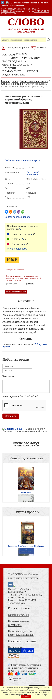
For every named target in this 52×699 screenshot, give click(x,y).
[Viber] (18, 212)
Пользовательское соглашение (18, 622)
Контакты (45, 3)
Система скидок (15, 64)
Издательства (13, 74)
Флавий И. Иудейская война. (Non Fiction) (26, 546)
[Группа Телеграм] (7, 3)
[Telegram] (14, 212)
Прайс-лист (11, 71)
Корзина (41, 47)
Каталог (12, 608)
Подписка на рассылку (21, 58)
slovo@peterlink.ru (16, 602)
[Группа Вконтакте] (2, 3)
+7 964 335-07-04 (8, 14)
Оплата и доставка (30, 3)
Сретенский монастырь (32, 173)
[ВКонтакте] (6, 212)
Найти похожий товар (15, 291)
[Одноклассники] (10, 212)
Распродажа (12, 61)
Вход (10, 47)
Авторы (32, 71)
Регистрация (22, 47)
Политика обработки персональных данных (21, 632)
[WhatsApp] (22, 212)
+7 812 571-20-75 (41, 11)
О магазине (16, 3)
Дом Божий (26, 492)
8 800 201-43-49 (8, 11)
